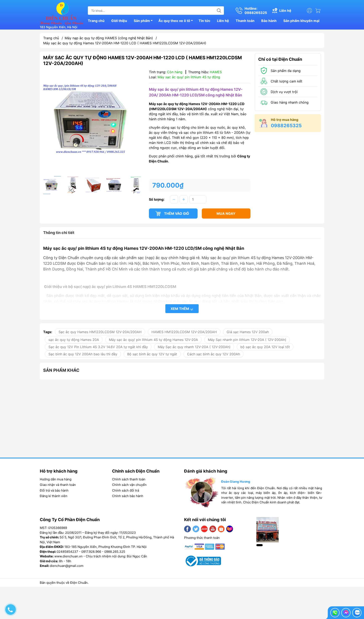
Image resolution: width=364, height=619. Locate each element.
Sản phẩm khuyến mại (301, 21)
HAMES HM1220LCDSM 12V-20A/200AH (184, 332)
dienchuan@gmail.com (66, 566)
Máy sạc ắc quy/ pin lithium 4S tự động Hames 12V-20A (153, 340)
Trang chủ (96, 21)
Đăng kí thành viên (53, 496)
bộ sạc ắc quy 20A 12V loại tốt (265, 347)
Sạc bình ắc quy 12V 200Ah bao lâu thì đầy (82, 354)
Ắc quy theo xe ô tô (174, 21)
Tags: (47, 332)
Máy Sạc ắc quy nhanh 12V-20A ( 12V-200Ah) (194, 347)
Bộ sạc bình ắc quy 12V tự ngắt (152, 354)
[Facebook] (187, 529)
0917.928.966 (91, 552)
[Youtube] (212, 529)
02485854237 (67, 552)
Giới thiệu (119, 21)
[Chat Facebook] (346, 612)
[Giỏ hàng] (319, 10)
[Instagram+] (204, 529)
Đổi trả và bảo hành (54, 490)
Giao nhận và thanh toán (58, 485)
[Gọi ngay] (335, 612)
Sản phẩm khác (61, 370)
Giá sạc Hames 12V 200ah (248, 332)
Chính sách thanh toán (128, 479)
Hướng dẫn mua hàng (55, 479)
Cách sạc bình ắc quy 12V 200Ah (213, 354)
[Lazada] (229, 529)
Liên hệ (223, 21)
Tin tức (204, 21)
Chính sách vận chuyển (129, 485)
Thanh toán (245, 21)
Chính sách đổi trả (125, 490)
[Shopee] (221, 529)
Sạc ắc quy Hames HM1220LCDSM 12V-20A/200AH (100, 332)
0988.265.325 (114, 552)
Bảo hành (269, 21)
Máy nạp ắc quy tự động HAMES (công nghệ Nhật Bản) (109, 38)
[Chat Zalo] (356, 612)
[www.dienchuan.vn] (62, 13)
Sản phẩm (142, 21)
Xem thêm (180, 309)
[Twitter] (196, 529)
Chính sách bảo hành (127, 496)
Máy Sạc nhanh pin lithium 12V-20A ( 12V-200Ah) (247, 340)
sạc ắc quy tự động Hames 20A (73, 340)
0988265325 (286, 125)
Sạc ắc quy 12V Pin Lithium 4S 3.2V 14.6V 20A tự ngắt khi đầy (98, 347)
